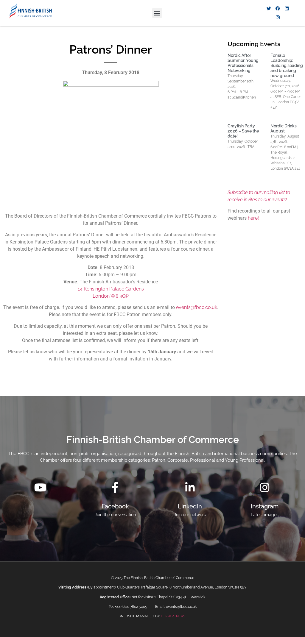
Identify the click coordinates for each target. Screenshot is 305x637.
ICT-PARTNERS (173, 616)
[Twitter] (268, 8)
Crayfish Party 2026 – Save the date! (243, 131)
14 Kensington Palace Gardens (111, 289)
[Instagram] (277, 17)
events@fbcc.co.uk (196, 307)
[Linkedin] (286, 8)
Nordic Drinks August (283, 128)
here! (253, 218)
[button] (157, 13)
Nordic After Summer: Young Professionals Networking (243, 63)
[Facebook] (277, 8)
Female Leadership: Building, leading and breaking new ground (286, 65)
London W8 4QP (111, 296)
